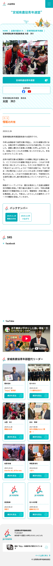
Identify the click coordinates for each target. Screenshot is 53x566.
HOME (5, 30)
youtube (29, 91)
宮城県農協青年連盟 (35, 30)
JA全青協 (11, 4)
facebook (23, 91)
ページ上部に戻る (41, 555)
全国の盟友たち (17, 30)
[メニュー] (49, 4)
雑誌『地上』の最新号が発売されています (28, 547)
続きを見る (11, 395)
